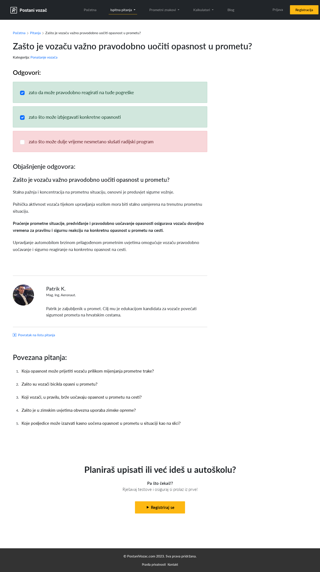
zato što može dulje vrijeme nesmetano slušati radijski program (91, 141)
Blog (230, 9)
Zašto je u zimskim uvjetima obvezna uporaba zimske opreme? (79, 410)
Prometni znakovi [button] (163, 9)
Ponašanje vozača (43, 57)
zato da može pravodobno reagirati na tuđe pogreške (81, 92)
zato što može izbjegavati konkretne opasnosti (75, 117)
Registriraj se (162, 507)
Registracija (304, 9)
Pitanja (35, 32)
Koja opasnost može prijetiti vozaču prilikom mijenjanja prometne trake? (88, 371)
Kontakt (173, 564)
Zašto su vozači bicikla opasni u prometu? (60, 384)
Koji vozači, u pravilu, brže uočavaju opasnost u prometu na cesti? (82, 397)
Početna (90, 9)
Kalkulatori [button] (202, 9)
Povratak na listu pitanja (36, 334)
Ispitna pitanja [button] (121, 9)
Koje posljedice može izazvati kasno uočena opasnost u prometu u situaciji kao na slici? (101, 423)
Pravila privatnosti (154, 564)
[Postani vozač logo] (28, 10)
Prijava (278, 9)
